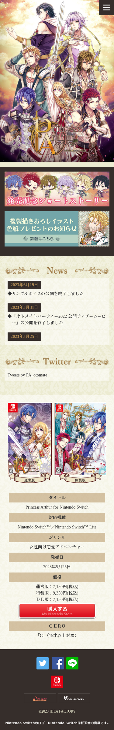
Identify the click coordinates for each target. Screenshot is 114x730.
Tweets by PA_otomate (27, 375)
